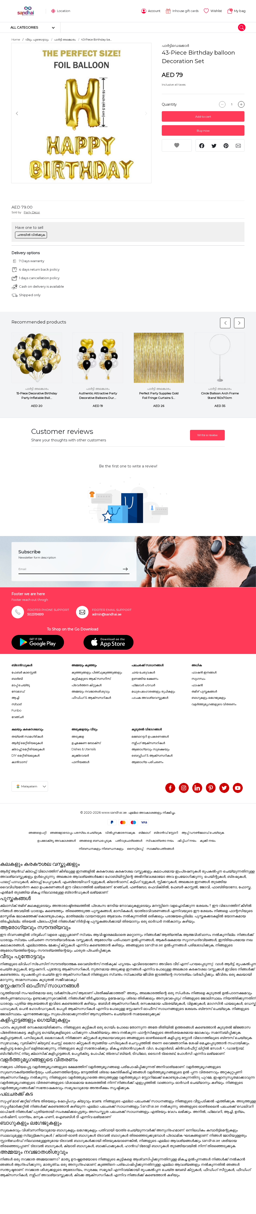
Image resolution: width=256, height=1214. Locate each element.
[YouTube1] (238, 788)
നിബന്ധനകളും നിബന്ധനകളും (101, 848)
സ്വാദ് (16, 704)
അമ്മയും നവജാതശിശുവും (91, 691)
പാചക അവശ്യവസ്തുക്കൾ (150, 698)
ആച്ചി (15, 698)
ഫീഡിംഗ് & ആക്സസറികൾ (91, 698)
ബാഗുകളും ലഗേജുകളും (209, 698)
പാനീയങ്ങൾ (80, 762)
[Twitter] (224, 788)
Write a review (207, 435)
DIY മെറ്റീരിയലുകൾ (26, 755)
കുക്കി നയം (208, 840)
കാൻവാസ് (19, 762)
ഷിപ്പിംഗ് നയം (186, 840)
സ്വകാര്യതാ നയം (160, 840)
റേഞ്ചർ (18, 717)
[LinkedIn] (197, 788)
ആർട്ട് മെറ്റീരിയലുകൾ (27, 743)
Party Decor (32, 212)
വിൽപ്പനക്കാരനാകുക (120, 832)
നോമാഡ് (18, 691)
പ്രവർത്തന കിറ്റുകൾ (87, 685)
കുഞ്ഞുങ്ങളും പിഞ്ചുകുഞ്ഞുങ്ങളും (97, 672)
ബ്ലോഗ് (144, 832)
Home (16, 39)
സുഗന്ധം (198, 678)
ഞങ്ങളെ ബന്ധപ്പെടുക (95, 840)
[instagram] (184, 788)
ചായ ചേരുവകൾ (143, 672)
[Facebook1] (170, 788)
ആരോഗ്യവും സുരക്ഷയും (151, 749)
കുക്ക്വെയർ (80, 755)
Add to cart (203, 116)
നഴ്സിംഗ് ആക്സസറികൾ (148, 743)
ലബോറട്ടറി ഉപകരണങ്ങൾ (150, 736)
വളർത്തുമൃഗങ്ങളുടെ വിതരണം (214, 704)
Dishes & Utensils (84, 749)
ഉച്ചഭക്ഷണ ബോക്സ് (86, 743)
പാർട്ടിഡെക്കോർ (175, 45)
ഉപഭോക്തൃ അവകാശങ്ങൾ (56, 840)
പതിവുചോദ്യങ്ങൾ (128, 840)
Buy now (203, 130)
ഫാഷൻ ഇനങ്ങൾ (204, 672)
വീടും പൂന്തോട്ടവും (37, 39)
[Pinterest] (211, 788)
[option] (82, 113)
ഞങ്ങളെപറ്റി (37, 832)
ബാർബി (17, 678)
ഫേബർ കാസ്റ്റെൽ (24, 672)
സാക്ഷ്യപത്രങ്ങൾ (160, 848)
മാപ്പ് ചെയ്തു (21, 685)
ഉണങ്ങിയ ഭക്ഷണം (145, 678)
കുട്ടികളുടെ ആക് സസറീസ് (91, 678)
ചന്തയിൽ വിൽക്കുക (31, 235)
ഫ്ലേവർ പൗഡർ (143, 685)
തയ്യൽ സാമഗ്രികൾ (27, 736)
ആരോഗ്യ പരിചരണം (147, 762)
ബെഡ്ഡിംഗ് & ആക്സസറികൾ (152, 755)
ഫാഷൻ (197, 685)
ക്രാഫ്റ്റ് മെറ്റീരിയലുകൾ (28, 749)
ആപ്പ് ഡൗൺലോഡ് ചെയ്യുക (203, 832)
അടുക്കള (78, 736)
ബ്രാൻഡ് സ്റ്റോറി (166, 832)
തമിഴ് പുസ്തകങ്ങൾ (204, 691)
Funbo (17, 710)
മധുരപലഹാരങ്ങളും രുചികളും (153, 691)
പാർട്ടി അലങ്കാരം (65, 39)
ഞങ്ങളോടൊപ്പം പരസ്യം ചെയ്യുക (76, 832)
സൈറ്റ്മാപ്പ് (135, 848)
